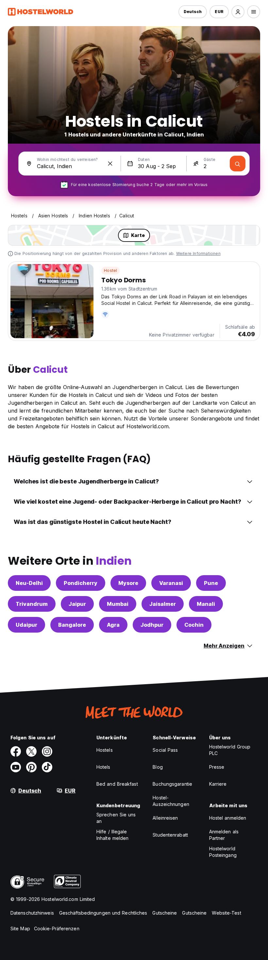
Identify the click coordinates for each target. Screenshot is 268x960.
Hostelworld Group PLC (230, 750)
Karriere (218, 784)
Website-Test (226, 913)
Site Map (20, 928)
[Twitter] (31, 751)
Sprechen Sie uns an (116, 818)
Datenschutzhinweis (32, 913)
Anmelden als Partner (224, 835)
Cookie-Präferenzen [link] (56, 928)
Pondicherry (80, 583)
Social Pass (165, 750)
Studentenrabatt (170, 835)
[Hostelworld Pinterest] (31, 767)
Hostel (110, 270)
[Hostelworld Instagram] (47, 751)
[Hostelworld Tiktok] (47, 767)
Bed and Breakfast (117, 784)
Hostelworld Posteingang (223, 852)
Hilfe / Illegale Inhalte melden (112, 835)
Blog (157, 767)
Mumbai (117, 604)
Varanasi (171, 583)
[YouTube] (15, 767)
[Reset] (110, 163)
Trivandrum (32, 604)
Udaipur (26, 625)
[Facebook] (15, 751)
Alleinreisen (165, 818)
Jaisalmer (162, 604)
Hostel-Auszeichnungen (171, 801)
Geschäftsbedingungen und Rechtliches (103, 913)
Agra (113, 625)
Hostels (104, 750)
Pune (211, 583)
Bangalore (72, 625)
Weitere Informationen (198, 253)
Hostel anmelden (227, 818)
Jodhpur (152, 625)
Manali (206, 604)
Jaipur (77, 604)
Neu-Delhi (29, 583)
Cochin (194, 625)
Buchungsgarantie (172, 784)
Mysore (128, 583)
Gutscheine (164, 913)
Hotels (103, 767)
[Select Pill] (237, 11)
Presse (217, 767)
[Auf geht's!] (237, 163)
